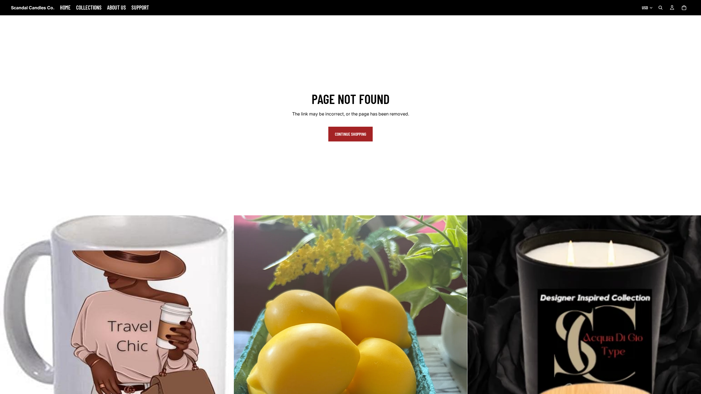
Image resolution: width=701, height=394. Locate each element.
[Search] (660, 8)
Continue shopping (350, 134)
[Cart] (684, 8)
